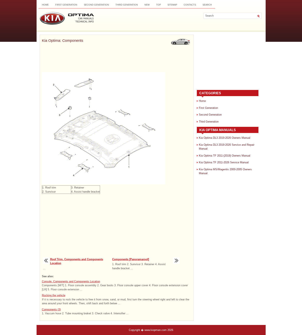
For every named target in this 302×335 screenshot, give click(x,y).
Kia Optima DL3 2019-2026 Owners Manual (224, 137)
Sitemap (172, 4)
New (147, 4)
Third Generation (126, 4)
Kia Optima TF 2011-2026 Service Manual (224, 162)
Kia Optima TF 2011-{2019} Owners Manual (224, 155)
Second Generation (96, 4)
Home (45, 4)
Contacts (190, 4)
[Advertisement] (116, 58)
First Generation (66, 4)
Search (207, 4)
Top (158, 4)
